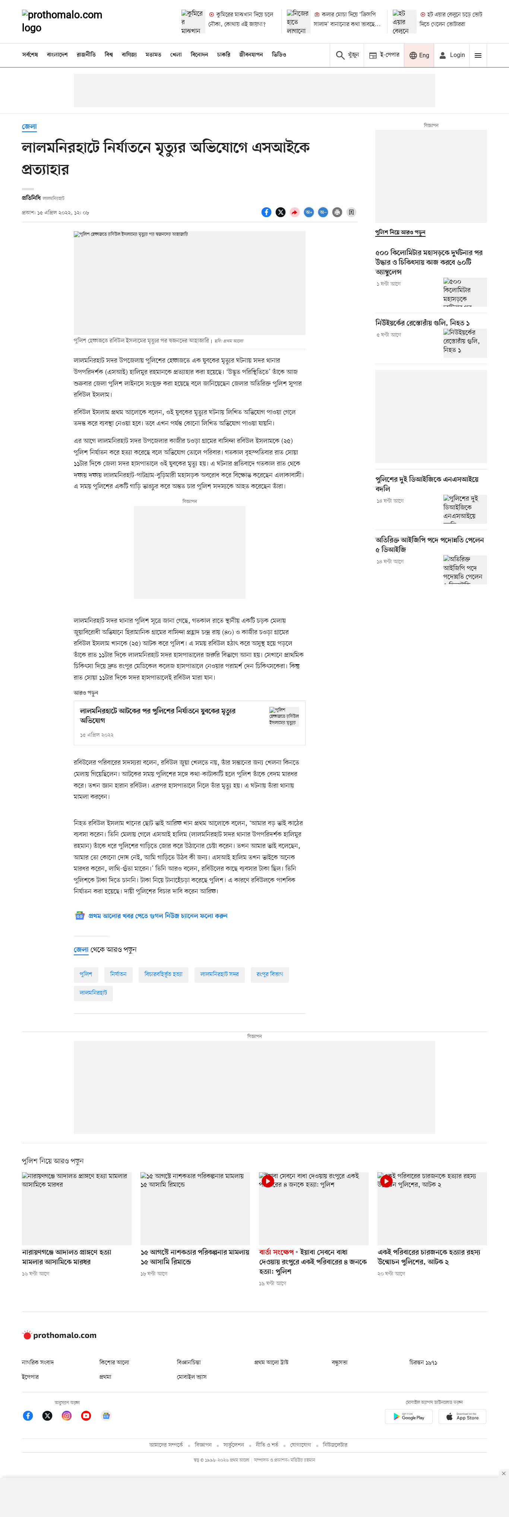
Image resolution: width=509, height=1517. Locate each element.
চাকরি (223, 55)
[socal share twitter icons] (282, 216)
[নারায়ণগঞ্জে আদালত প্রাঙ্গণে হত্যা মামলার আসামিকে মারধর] (77, 1208)
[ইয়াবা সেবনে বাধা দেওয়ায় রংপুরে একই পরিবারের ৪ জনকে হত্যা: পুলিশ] (314, 1208)
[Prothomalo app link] (408, 1417)
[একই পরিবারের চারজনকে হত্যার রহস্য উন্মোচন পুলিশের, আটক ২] (432, 1208)
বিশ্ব (109, 55)
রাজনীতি (86, 55)
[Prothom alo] (72, 22)
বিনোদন (199, 55)
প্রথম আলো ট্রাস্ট (271, 1363)
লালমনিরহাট (93, 993)
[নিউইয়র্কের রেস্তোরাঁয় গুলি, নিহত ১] (465, 343)
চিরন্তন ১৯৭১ (423, 1363)
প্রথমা (105, 1377)
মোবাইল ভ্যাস (192, 1377)
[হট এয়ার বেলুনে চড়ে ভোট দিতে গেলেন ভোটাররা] (405, 22)
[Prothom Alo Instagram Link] (70, 1417)
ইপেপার (30, 1377)
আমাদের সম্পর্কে (166, 1445)
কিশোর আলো (114, 1363)
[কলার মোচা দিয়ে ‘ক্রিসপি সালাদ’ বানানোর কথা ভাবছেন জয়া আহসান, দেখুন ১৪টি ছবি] (299, 22)
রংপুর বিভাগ (270, 975)
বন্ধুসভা (340, 1363)
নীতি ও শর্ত (267, 1445)
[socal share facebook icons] (267, 216)
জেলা (29, 127)
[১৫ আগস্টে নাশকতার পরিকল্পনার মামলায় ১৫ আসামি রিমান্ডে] (195, 1208)
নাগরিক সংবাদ (38, 1363)
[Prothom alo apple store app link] (462, 1417)
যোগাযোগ (300, 1445)
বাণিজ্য (129, 55)
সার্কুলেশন (234, 1445)
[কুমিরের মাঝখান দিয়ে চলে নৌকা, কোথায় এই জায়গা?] (193, 22)
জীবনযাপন (251, 55)
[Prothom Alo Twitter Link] (51, 1417)
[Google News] (106, 1417)
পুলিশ (86, 975)
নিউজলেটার (335, 1445)
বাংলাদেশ (57, 55)
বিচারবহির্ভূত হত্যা (164, 975)
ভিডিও (279, 55)
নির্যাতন (118, 975)
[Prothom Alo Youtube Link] (89, 1417)
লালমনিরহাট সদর (219, 975)
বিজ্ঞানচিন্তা (189, 1363)
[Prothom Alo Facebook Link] (31, 1417)
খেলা (176, 55)
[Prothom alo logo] (59, 1337)
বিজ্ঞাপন (203, 1445)
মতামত (153, 55)
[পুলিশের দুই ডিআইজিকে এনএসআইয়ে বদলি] (465, 509)
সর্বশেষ (30, 55)
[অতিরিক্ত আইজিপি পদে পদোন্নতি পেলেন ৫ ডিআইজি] (465, 569)
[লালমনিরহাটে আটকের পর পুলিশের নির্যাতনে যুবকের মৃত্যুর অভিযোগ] (284, 717)
